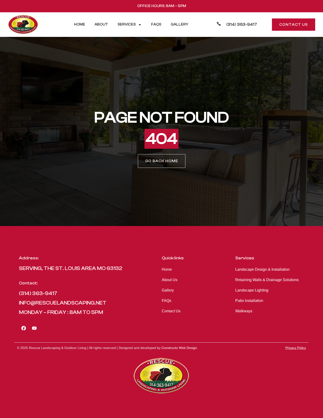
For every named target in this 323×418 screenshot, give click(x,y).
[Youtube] (34, 328)
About (101, 24)
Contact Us (171, 311)
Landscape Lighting (251, 290)
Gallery (179, 24)
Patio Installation (249, 301)
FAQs (156, 24)
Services (127, 24)
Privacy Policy (295, 348)
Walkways (243, 311)
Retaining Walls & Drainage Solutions (267, 280)
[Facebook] (23, 328)
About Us (169, 280)
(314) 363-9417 (241, 24)
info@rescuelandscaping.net (62, 303)
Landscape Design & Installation (262, 269)
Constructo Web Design (179, 348)
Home (79, 24)
